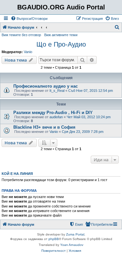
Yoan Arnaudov (71, 245)
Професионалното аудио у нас (45, 86)
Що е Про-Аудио (61, 44)
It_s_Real (56, 91)
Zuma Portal (75, 234)
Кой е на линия (17, 174)
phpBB (53, 239)
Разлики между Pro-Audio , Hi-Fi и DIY (53, 112)
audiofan (56, 117)
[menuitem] (29, 18)
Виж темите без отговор (21, 35)
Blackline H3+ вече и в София (44, 127)
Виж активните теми (60, 35)
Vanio (28, 52)
